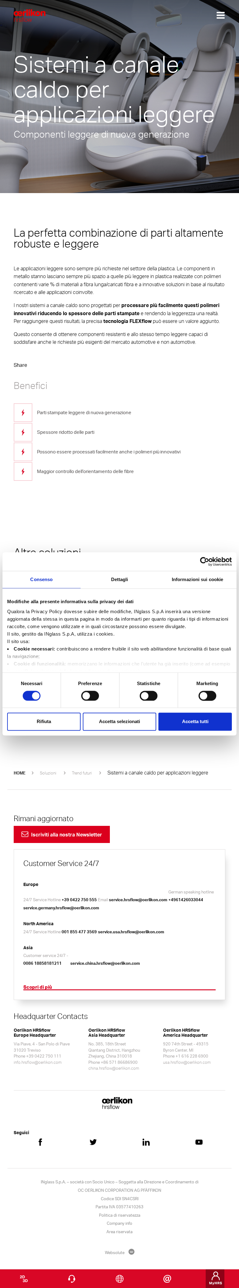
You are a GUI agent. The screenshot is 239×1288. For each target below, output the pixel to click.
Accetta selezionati (119, 721)
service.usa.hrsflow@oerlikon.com (131, 931)
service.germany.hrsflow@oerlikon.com (61, 907)
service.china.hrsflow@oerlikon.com (105, 963)
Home (20, 772)
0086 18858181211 (42, 963)
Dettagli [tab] (119, 579)
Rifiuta (44, 721)
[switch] (90, 696)
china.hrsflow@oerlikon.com (113, 1068)
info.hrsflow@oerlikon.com (38, 1062)
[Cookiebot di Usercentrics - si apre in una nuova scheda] (204, 561)
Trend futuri (82, 772)
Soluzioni (48, 772)
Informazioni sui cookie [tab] (197, 579)
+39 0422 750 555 (79, 899)
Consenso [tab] (41, 579)
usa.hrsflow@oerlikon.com (187, 1062)
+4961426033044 (185, 899)
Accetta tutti (195, 721)
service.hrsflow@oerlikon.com (138, 899)
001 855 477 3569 (79, 931)
